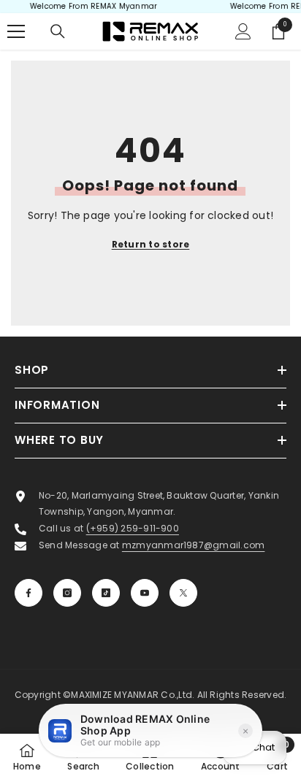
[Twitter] (183, 593)
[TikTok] (106, 593)
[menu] (16, 31)
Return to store (151, 244)
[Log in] (243, 31)
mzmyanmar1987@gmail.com (193, 545)
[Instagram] (67, 593)
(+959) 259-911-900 (132, 528)
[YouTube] (145, 593)
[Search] (57, 31)
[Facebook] (28, 593)
